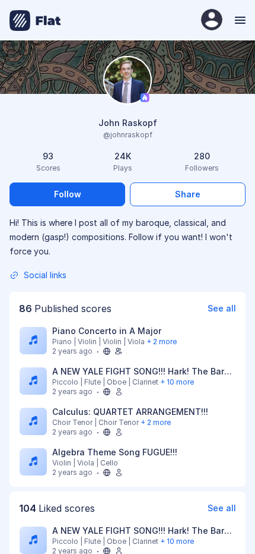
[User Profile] (211, 20)
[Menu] (239, 20)
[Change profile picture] (127, 81)
